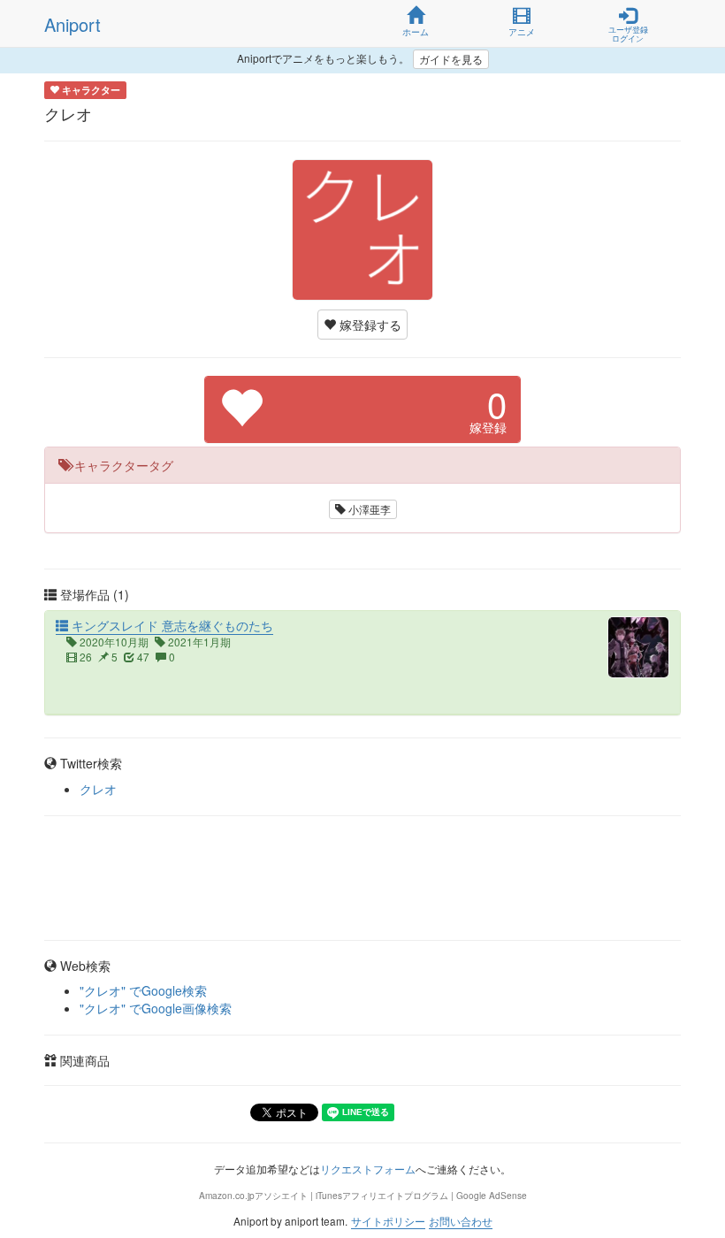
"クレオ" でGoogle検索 (143, 990)
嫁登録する (368, 324)
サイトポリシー (388, 1220)
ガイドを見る (451, 58)
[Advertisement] (362, 878)
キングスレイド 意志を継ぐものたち (170, 625)
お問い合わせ (460, 1220)
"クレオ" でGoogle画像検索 (156, 1008)
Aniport (72, 24)
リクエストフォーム (368, 1168)
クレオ (98, 789)
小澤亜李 (368, 508)
